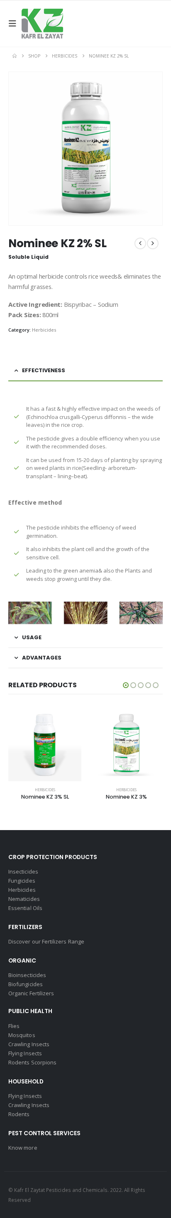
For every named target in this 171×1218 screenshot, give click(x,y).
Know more (22, 1147)
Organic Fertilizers (31, 993)
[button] (15, 24)
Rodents (18, 1114)
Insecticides (23, 871)
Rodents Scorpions (32, 1062)
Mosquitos (21, 1035)
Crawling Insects (28, 1044)
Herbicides (44, 330)
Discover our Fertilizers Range (46, 941)
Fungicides (21, 880)
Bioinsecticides (27, 975)
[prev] (140, 243)
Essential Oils (25, 908)
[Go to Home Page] (14, 55)
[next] (153, 243)
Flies (14, 1026)
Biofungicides (25, 984)
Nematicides (24, 899)
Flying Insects (25, 1053)
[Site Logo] (42, 24)
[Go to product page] (44, 744)
